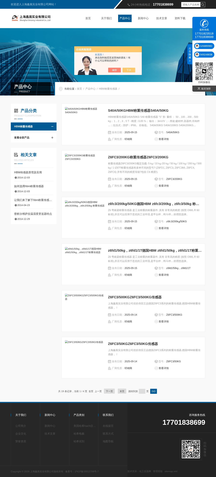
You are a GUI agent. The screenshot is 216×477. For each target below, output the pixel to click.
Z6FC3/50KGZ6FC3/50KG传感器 (133, 344)
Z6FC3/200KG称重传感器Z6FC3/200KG (138, 157)
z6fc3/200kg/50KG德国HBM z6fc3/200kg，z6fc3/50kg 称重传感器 (155, 204)
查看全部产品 (21, 137)
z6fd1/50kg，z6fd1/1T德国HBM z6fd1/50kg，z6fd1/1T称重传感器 (155, 250)
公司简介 (20, 425)
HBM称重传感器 (108, 88)
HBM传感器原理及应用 (28, 172)
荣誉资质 (20, 441)
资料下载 (180, 18)
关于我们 (106, 18)
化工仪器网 (145, 471)
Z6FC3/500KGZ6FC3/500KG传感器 (135, 297)
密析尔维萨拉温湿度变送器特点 (33, 213)
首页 (88, 18)
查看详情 (164, 139)
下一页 (109, 391)
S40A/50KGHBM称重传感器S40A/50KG (138, 110)
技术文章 (161, 18)
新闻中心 (143, 18)
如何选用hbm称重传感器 (29, 186)
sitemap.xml (171, 471)
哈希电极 (79, 433)
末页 (122, 391)
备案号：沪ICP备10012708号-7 (82, 471)
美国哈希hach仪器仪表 (85, 425)
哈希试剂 (79, 441)
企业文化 (20, 433)
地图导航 (108, 441)
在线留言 (108, 425)
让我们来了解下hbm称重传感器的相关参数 (33, 200)
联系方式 (108, 433)
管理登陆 (158, 471)
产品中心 (124, 18)
